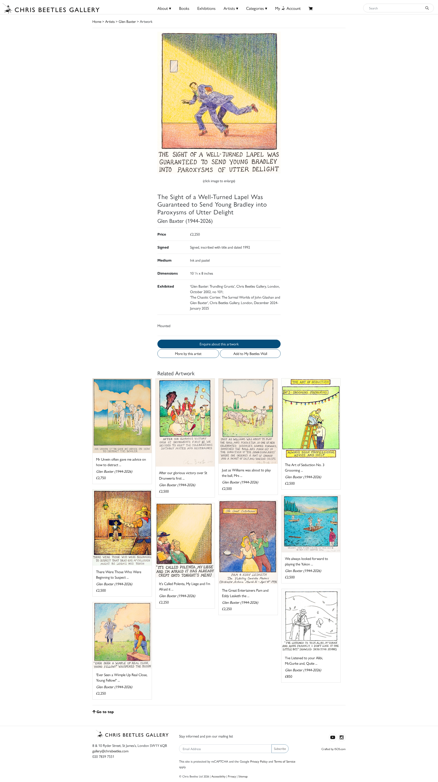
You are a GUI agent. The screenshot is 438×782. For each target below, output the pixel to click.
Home (96, 21)
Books (184, 8)
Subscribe (280, 748)
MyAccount (288, 8)
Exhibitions (206, 8)
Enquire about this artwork (219, 343)
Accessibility (218, 776)
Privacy (232, 776)
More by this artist (188, 353)
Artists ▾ (231, 8)
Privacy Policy (259, 761)
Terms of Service (284, 761)
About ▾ (164, 8)
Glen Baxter (127, 21)
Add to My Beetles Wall (250, 353)
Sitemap (243, 776)
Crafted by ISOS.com (333, 749)
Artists (110, 21)
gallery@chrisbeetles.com (110, 750)
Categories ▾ (256, 8)
